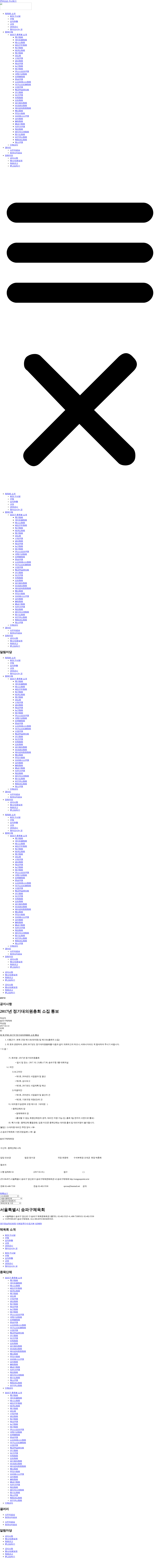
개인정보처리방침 (8, 1224)
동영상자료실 (16, 153)
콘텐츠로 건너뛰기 (8, 1)
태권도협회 (20, 50)
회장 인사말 (15, 16)
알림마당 (9, 155)
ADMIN (38, 1224)
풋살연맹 (19, 79)
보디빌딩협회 (21, 103)
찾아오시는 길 (16, 29)
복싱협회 (19, 111)
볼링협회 (19, 121)
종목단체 (9, 32)
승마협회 (19, 119)
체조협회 (19, 129)
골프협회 (19, 61)
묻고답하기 (15, 166)
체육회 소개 (10, 14)
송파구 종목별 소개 (18, 35)
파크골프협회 (21, 105)
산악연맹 (19, 58)
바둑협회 (19, 98)
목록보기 (4, 1193)
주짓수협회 (20, 113)
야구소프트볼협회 (23, 84)
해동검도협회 (21, 140)
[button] (80, 330)
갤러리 (8, 147)
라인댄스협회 (21, 137)
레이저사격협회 (22, 132)
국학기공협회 (21, 74)
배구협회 (19, 69)
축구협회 (19, 37)
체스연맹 (19, 142)
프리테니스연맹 (22, 116)
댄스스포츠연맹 (22, 71)
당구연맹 (19, 95)
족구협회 (19, 53)
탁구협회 (19, 48)
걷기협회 (19, 92)
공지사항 (14, 158)
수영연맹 (19, 87)
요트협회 (19, 100)
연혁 (12, 19)
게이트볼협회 (21, 40)
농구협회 (19, 66)
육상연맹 (19, 63)
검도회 (18, 56)
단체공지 (14, 145)
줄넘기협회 (20, 124)
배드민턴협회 (21, 45)
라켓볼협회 (20, 77)
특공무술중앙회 (22, 90)
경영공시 (14, 27)
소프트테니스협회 (23, 82)
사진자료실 (15, 150)
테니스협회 (20, 42)
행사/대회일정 (16, 161)
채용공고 (14, 163)
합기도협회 (20, 134)
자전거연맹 (20, 126)
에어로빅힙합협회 (23, 108)
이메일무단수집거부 (25, 1224)
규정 (12, 24)
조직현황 (14, 21)
